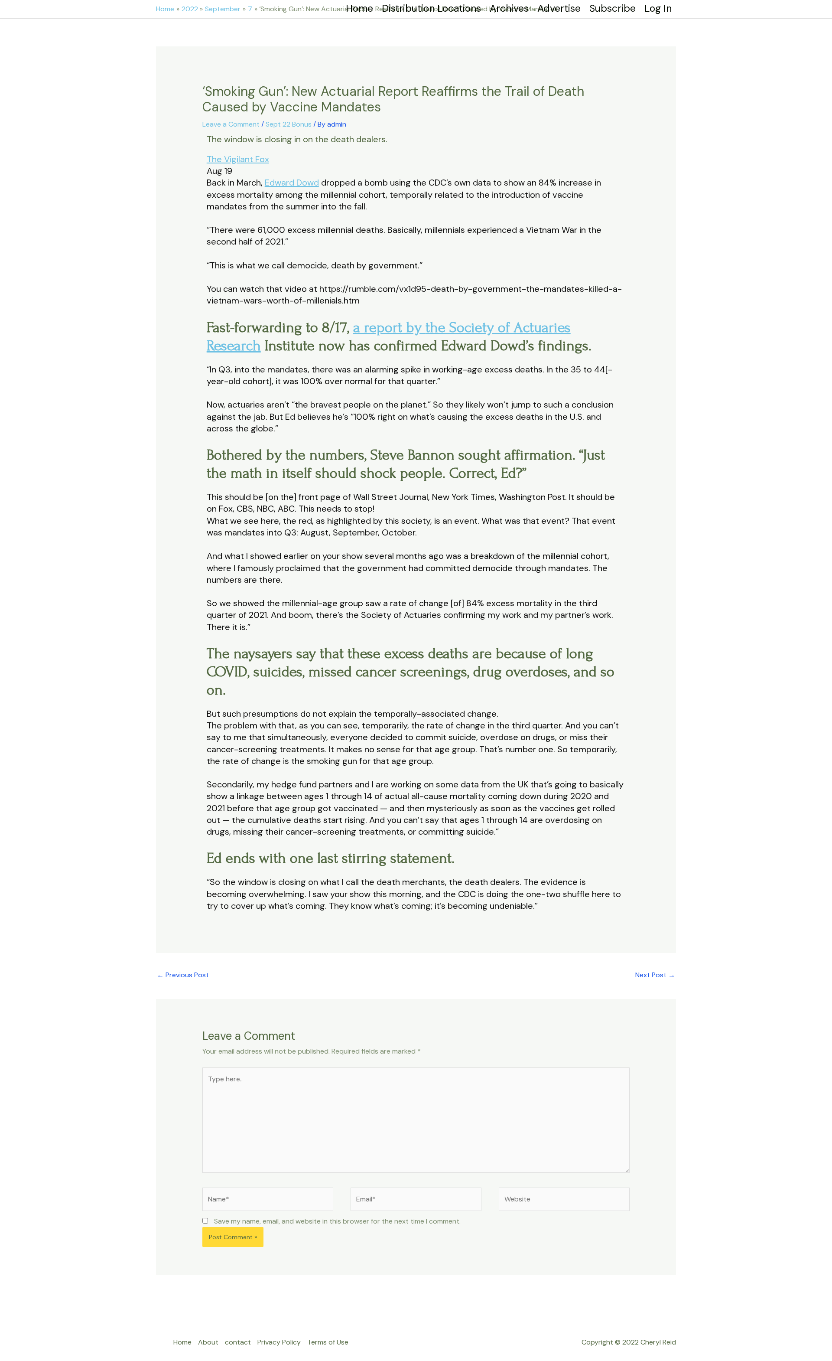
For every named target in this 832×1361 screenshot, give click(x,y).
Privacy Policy (279, 1342)
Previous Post (183, 974)
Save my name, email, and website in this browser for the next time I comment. (337, 1221)
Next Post (655, 974)
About (208, 1342)
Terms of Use (327, 1342)
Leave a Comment (231, 124)
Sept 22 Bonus (289, 124)
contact (238, 1342)
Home (182, 1342)
